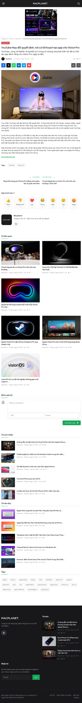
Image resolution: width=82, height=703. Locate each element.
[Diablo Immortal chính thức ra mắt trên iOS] (49, 654)
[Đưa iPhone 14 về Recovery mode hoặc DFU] (49, 641)
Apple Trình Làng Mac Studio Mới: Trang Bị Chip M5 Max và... (40, 510)
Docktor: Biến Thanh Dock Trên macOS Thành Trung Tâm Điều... (41, 559)
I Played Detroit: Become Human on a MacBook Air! (36, 547)
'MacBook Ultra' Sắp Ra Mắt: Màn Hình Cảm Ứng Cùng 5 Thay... (41, 535)
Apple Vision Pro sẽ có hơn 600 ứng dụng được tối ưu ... (61, 343)
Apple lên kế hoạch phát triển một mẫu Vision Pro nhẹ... (19, 305)
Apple (5, 580)
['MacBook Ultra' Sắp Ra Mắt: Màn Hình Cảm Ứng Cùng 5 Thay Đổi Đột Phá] (8, 538)
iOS (21, 585)
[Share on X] (8, 65)
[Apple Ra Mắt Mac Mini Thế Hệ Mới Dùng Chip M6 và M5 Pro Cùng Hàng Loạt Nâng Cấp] (8, 526)
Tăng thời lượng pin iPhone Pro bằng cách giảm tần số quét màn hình (21, 182)
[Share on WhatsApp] (14, 65)
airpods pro (45, 589)
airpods (69, 580)
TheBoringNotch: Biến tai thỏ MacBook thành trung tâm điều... (41, 454)
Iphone (13, 580)
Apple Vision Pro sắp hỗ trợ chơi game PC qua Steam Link (19, 343)
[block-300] (41, 22)
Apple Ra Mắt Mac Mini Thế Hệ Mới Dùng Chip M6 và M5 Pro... (40, 523)
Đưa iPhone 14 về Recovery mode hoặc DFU (68, 639)
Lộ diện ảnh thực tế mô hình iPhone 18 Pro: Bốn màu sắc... (39, 491)
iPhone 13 (65, 585)
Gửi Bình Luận (70, 423)
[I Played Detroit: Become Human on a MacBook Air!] (8, 551)
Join (36, 677)
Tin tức (11, 39)
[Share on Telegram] (24, 65)
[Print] (73, 65)
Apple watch (23, 580)
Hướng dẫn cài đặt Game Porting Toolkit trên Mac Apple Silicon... (42, 442)
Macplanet (18, 216)
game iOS (6, 585)
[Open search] (78, 3)
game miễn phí (19, 589)
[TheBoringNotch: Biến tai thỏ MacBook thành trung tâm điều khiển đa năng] (8, 458)
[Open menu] (3, 3)
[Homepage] (41, 3)
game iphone (42, 585)
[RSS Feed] (16, 224)
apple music (6, 589)
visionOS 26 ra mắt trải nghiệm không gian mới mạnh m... (19, 380)
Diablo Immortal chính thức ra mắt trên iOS (69, 652)
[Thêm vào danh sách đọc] (78, 65)
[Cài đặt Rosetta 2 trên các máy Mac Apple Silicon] (8, 470)
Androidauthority (8, 157)
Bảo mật (76, 695)
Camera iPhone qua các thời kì (28, 479)
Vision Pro (18, 39)
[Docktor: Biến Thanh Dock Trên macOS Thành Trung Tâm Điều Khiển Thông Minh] (8, 563)
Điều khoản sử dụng (64, 695)
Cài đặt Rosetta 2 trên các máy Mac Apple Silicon (36, 466)
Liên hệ (52, 695)
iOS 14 (74, 585)
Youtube (11, 165)
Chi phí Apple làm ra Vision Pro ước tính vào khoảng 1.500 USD (58, 182)
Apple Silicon (30, 585)
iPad (40, 580)
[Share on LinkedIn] (19, 65)
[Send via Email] (29, 65)
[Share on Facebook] (3, 65)
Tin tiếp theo (47, 177)
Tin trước (36, 177)
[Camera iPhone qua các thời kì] (8, 482)
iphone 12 (59, 580)
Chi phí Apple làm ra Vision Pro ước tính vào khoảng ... (18, 268)
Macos (33, 580)
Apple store (54, 585)
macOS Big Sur (32, 589)
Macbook (49, 580)
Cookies (76, 698)
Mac (14, 585)
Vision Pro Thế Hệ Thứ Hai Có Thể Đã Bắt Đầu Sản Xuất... (60, 268)
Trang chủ (4, 39)
